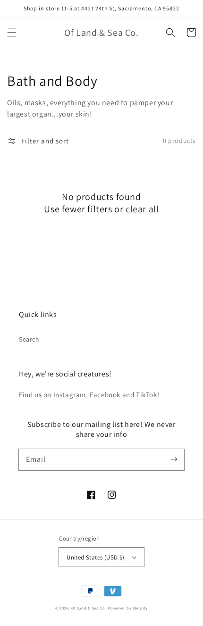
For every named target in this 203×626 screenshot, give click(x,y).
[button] (11, 32)
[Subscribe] (173, 459)
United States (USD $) (95, 557)
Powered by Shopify (128, 607)
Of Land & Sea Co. (89, 607)
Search (29, 339)
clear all (142, 209)
